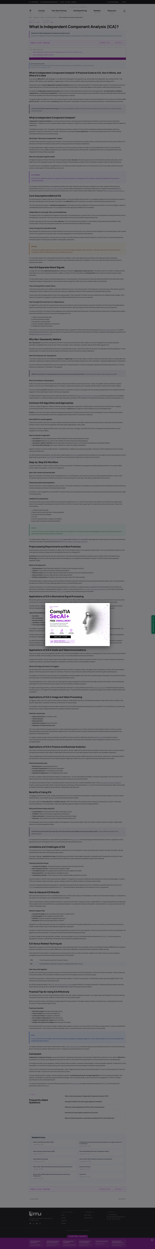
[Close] (77, 604)
